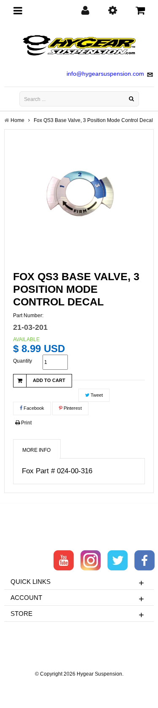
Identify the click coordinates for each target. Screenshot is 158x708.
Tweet (96, 395)
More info (36, 450)
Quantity (22, 361)
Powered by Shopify (79, 685)
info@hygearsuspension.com (105, 73)
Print (26, 423)
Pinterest (72, 408)
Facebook (33, 408)
